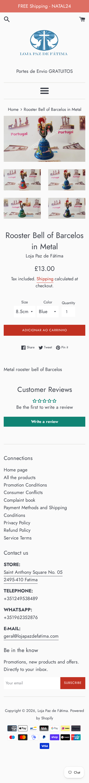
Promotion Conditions (25, 485)
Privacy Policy (17, 522)
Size (24, 302)
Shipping (45, 279)
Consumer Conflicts (23, 492)
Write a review (44, 421)
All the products (20, 477)
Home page (15, 469)
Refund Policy (17, 530)
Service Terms (18, 538)
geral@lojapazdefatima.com (31, 636)
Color (48, 302)
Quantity (68, 303)
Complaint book (19, 500)
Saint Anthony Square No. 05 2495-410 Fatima (33, 576)
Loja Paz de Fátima (53, 710)
